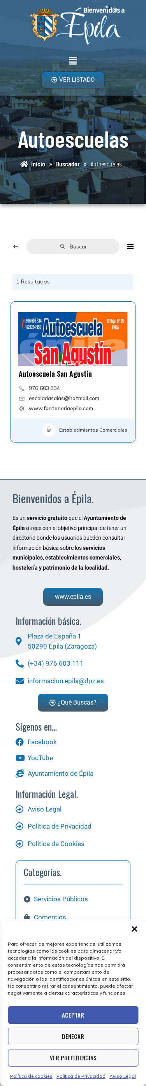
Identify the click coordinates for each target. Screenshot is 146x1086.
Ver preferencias (73, 1057)
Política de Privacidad (81, 1076)
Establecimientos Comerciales (93, 430)
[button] (134, 929)
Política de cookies (31, 1076)
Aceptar (73, 1015)
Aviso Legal (122, 1076)
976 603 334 (44, 388)
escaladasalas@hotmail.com (64, 398)
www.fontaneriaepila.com (61, 408)
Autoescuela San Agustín (55, 374)
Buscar (78, 246)
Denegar (73, 1036)
